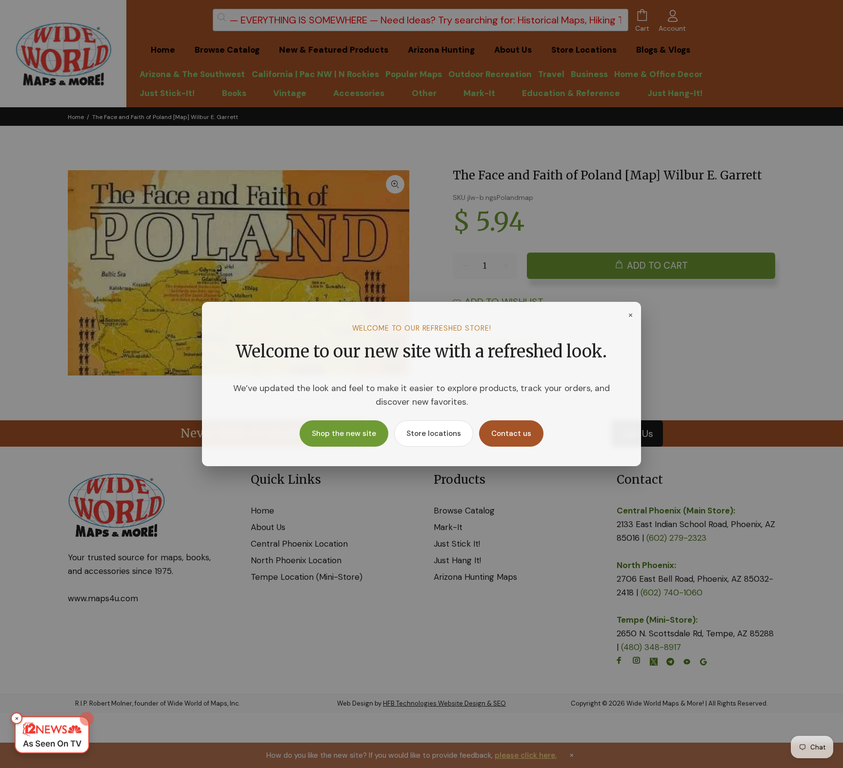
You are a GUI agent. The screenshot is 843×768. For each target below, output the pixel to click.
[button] (52, 734)
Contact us (511, 433)
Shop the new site (344, 433)
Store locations (433, 433)
